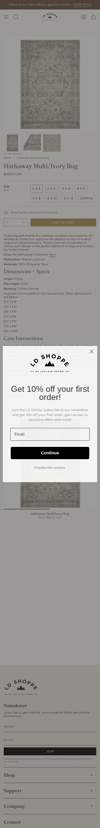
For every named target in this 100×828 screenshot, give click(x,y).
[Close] (91, 351)
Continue (50, 453)
